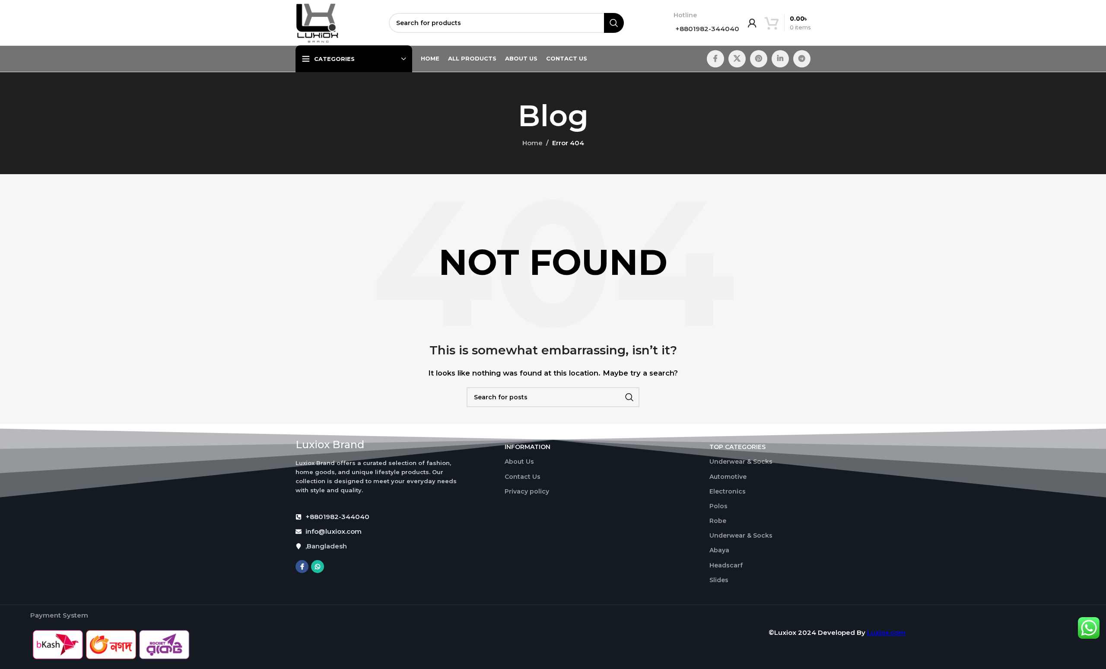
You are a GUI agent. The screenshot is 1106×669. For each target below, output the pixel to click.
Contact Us (522, 477)
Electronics (727, 491)
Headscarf (726, 565)
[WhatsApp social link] (317, 566)
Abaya (719, 550)
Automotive (728, 477)
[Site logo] (317, 22)
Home (532, 143)
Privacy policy (527, 491)
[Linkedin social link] (780, 58)
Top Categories (737, 447)
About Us (519, 461)
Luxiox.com (886, 632)
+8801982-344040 (706, 29)
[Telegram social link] (801, 58)
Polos (718, 506)
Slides (718, 580)
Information (527, 447)
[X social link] (737, 58)
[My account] (752, 23)
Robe (717, 521)
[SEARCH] (614, 23)
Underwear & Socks (740, 461)
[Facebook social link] (715, 58)
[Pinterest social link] (758, 58)
